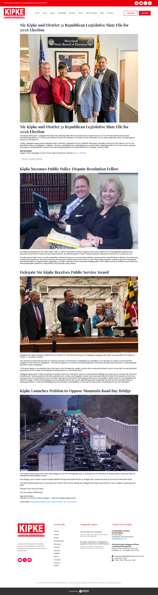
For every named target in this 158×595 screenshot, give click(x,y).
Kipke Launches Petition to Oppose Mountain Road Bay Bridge (75, 390)
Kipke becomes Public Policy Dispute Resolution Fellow (69, 168)
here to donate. (79, 153)
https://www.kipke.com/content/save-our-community (53, 502)
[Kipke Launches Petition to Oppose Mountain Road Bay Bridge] (79, 433)
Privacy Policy (57, 564)
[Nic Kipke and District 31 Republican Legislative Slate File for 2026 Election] (79, 78)
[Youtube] (141, 3)
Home (37, 13)
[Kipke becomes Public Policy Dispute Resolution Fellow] (79, 211)
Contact (110, 13)
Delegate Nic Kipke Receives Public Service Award (64, 272)
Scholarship (62, 13)
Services (72, 13)
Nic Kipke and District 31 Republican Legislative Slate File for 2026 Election (74, 27)
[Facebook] (137, 3)
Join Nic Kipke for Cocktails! (91, 532)
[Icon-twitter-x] (145, 3)
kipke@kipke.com (119, 539)
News (102, 13)
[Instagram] (150, 3)
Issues (52, 13)
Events (80, 13)
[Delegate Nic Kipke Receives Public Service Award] (79, 314)
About (45, 13)
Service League (91, 13)
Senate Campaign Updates (32, 159)
